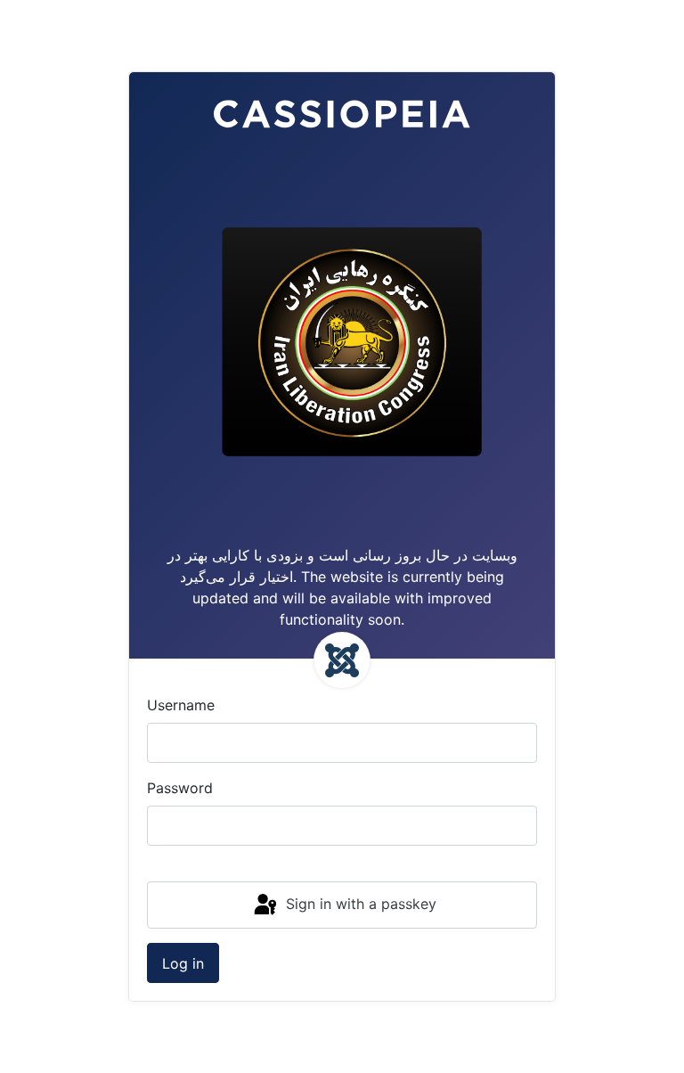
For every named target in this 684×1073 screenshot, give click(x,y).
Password (180, 788)
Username (181, 705)
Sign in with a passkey (358, 904)
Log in (183, 963)
